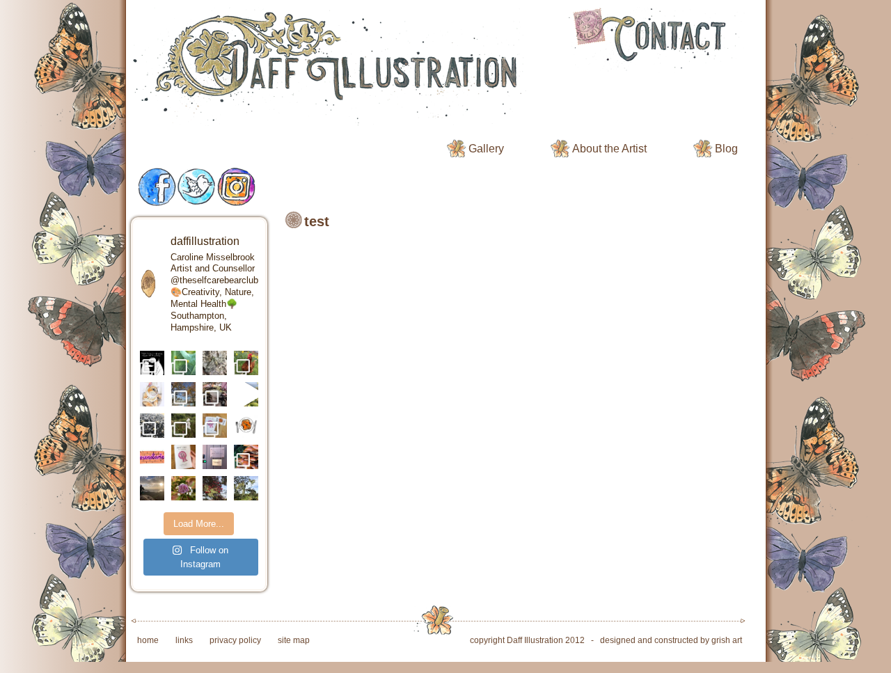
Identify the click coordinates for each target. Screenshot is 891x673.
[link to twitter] (196, 187)
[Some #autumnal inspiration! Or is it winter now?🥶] (183, 394)
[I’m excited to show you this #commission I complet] (152, 394)
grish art (726, 640)
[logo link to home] (335, 68)
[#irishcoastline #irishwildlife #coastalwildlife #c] (152, 425)
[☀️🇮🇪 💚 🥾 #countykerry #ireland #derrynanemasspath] (152, 488)
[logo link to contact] (655, 40)
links (184, 640)
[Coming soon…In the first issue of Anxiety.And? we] (152, 457)
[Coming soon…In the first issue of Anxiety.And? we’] (246, 425)
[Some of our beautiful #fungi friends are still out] (246, 457)
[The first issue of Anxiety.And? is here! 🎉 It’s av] (215, 425)
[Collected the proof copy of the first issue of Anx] (183, 457)
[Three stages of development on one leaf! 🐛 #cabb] (183, 363)
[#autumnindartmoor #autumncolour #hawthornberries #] (215, 488)
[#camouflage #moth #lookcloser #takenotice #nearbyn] (215, 363)
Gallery (486, 149)
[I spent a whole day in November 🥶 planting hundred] (246, 363)
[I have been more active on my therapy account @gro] (152, 363)
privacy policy (235, 640)
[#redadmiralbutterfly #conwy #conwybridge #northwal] (246, 394)
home (148, 640)
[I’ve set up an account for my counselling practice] (215, 457)
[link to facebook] (157, 187)
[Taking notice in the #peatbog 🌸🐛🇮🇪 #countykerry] (183, 425)
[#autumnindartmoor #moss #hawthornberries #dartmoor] (246, 488)
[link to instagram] (236, 187)
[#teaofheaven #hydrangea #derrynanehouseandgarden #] (183, 488)
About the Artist (609, 149)
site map (294, 640)
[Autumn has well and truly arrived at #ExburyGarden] (215, 394)
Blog (726, 149)
